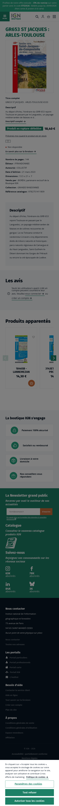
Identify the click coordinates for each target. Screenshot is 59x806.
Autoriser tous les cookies (29, 800)
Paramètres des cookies (28, 783)
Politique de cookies (35, 777)
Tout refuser (29, 792)
